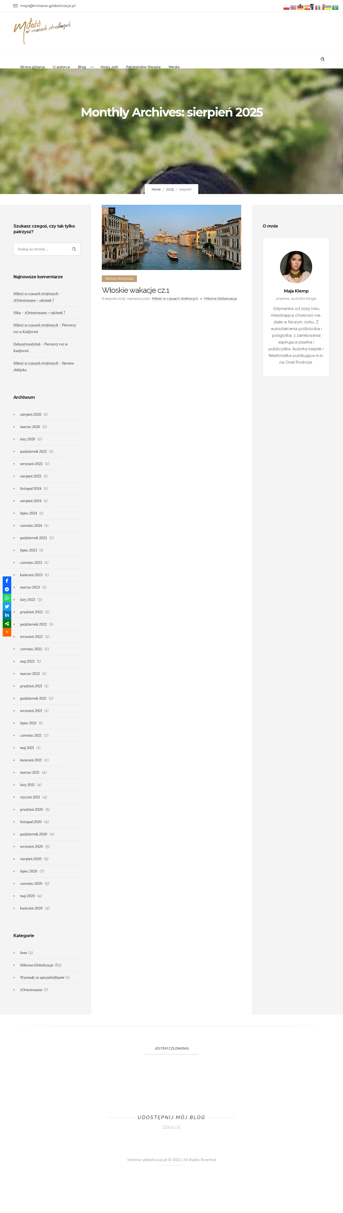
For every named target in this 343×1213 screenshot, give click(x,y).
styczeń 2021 (30, 797)
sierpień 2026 (30, 414)
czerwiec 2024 (31, 525)
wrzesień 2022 (31, 636)
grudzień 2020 (31, 809)
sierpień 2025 (30, 476)
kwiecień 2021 (31, 760)
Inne (23, 953)
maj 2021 (27, 748)
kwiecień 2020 (31, 908)
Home (156, 189)
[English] (293, 7)
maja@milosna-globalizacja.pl (48, 5)
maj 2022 (27, 661)
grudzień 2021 (31, 686)
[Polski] (286, 7)
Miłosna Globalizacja (36, 965)
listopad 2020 (31, 822)
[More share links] (7, 632)
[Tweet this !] (7, 606)
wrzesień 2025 (31, 464)
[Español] (307, 7)
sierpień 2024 (30, 501)
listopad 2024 (30, 488)
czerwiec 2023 (31, 562)
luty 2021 (27, 785)
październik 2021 (33, 698)
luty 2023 (27, 599)
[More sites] (7, 623)
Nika (17, 312)
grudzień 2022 (31, 612)
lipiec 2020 (28, 871)
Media (174, 67)
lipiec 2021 (28, 723)
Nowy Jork (109, 67)
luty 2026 (27, 439)
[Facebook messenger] (7, 589)
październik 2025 (33, 451)
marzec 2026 (30, 427)
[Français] (314, 7)
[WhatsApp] (7, 598)
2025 (170, 189)
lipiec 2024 (28, 513)
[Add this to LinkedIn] (7, 615)
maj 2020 (27, 896)
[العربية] (335, 7)
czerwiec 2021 (31, 735)
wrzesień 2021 (31, 710)
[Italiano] (321, 7)
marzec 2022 (30, 673)
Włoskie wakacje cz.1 (135, 290)
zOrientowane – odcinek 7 (33, 300)
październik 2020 (33, 834)
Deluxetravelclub (26, 344)
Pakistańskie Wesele (143, 67)
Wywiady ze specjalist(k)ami (42, 977)
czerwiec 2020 (31, 883)
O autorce (61, 67)
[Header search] (323, 59)
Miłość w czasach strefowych (175, 299)
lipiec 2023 (28, 550)
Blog (82, 67)
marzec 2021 (29, 772)
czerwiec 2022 (31, 649)
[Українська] (328, 7)
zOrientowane (31, 990)
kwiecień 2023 (31, 575)
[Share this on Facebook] (7, 580)
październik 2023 (33, 538)
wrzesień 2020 (31, 846)
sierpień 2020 (31, 859)
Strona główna (32, 67)
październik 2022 (33, 624)
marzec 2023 (30, 587)
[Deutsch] (300, 7)
